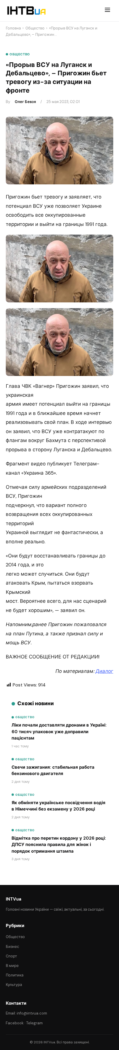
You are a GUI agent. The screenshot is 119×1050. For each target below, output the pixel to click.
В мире (12, 965)
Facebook (15, 1023)
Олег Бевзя (25, 101)
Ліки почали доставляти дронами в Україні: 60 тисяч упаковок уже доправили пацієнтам (59, 731)
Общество (34, 28)
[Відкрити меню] (107, 10)
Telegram (34, 1023)
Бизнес (12, 946)
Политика (14, 975)
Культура (14, 984)
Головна (13, 28)
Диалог (104, 671)
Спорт (11, 956)
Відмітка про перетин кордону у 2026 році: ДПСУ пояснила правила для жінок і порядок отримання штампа (59, 844)
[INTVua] (26, 10)
